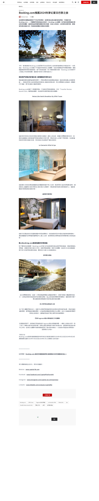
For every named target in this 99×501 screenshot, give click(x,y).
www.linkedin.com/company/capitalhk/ (39, 385)
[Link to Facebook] (78, 2)
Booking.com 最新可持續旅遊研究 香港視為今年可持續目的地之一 (46, 354)
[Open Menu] (4, 2)
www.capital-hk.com (32, 369)
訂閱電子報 (86, 2)
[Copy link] (14, 14)
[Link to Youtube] (75, 2)
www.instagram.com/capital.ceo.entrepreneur (42, 380)
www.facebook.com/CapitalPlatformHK (40, 374)
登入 (94, 2)
